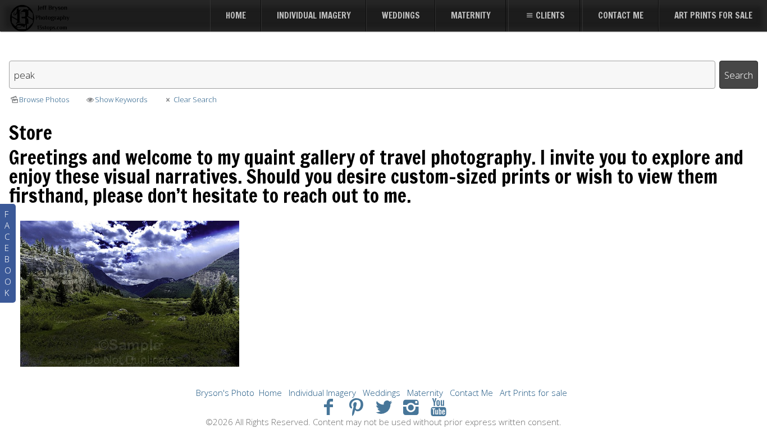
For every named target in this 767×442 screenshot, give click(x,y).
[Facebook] (328, 406)
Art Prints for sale (533, 392)
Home (270, 392)
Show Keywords (121, 99)
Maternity (425, 392)
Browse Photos (44, 99)
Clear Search (195, 99)
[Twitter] (383, 406)
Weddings (381, 392)
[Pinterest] (356, 406)
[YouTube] (438, 406)
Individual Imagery (322, 392)
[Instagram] (410, 406)
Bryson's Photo (225, 392)
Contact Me (471, 392)
